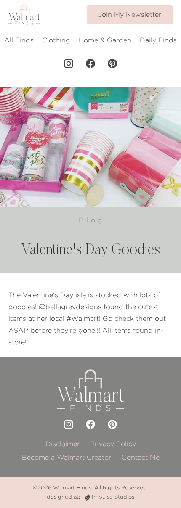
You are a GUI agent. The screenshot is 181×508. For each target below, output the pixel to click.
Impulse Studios (113, 497)
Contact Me (141, 457)
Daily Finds (158, 40)
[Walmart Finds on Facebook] (90, 63)
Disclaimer (62, 444)
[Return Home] (24, 14)
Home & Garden (105, 40)
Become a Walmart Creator (66, 457)
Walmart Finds (72, 487)
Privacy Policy (113, 444)
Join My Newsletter (129, 15)
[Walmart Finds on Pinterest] (112, 63)
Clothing (56, 40)
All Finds (19, 40)
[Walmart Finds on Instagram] (68, 63)
